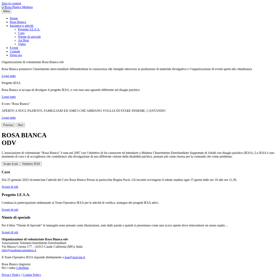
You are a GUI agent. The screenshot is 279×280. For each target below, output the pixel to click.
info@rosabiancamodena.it (19, 250)
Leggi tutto (9, 76)
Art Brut (23, 40)
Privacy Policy (11, 275)
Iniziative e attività (21, 25)
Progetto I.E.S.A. (29, 29)
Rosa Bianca (18, 22)
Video (22, 44)
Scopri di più (10, 163)
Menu (6, 11)
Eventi (14, 47)
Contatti (15, 51)
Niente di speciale (29, 36)
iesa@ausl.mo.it (75, 257)
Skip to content (11, 3)
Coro (21, 33)
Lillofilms (22, 268)
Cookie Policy (32, 275)
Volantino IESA (31, 163)
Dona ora (16, 55)
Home (14, 18)
